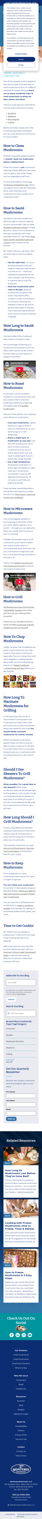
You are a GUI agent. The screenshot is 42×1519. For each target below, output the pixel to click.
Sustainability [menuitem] (21, 1426)
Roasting (12, 116)
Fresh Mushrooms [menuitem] (21, 1355)
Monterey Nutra (21, 1500)
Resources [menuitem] (21, 1397)
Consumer (10, 1029)
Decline (21, 65)
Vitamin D (10, 1048)
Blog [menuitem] (21, 1405)
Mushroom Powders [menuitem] (21, 1364)
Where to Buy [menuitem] (21, 1368)
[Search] (33, 1013)
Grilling (9, 1054)
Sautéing (12, 113)
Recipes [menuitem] (21, 1410)
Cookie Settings (10, 1514)
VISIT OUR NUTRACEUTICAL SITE (21, 3)
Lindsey (8, 73)
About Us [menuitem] (21, 1422)
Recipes (9, 1035)
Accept (21, 59)
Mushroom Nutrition (15, 1041)
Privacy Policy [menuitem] (21, 1435)
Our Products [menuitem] (21, 1350)
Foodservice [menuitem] (21, 1389)
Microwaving (13, 119)
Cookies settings (21, 54)
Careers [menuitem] (21, 1431)
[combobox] (21, 1013)
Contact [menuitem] (21, 1447)
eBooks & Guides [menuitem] (21, 1414)
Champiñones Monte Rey (21, 1497)
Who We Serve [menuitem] (21, 1376)
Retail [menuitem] (21, 1384)
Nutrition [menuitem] (21, 1401)
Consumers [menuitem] (21, 1380)
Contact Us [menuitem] (21, 1451)
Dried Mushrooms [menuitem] (21, 1359)
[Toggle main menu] (39, 11)
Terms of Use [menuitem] (21, 1439)
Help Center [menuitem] (21, 1456)
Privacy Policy (21, 994)
